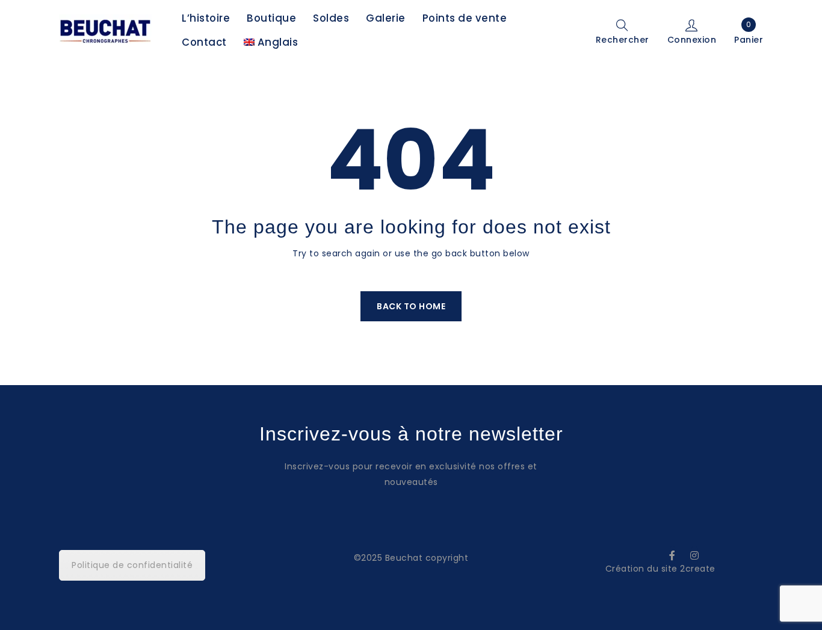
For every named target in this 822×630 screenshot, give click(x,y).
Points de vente (464, 18)
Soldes (331, 18)
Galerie (386, 18)
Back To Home (411, 306)
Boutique (271, 18)
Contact (204, 42)
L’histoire (206, 18)
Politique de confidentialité (132, 565)
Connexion (692, 39)
